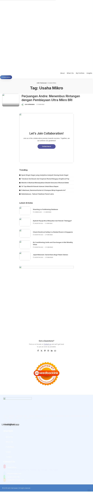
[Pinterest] (45, 351)
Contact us (47, 344)
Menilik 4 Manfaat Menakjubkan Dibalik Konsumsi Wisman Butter (45, 183)
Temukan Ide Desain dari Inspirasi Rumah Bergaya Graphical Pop (45, 179)
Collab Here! (46, 146)
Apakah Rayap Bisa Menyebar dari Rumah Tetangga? (52, 221)
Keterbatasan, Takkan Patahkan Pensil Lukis (37, 194)
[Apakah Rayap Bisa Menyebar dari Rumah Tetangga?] (25, 222)
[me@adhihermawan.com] (4, 480)
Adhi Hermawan (30, 104)
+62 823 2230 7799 (13, 477)
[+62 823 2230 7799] (4, 477)
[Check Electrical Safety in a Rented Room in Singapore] (25, 233)
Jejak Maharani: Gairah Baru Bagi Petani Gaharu (50, 255)
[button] (89, 491)
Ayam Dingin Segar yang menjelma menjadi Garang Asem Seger (44, 175)
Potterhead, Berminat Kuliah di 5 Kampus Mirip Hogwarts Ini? (43, 190)
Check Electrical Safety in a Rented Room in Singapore (53, 232)
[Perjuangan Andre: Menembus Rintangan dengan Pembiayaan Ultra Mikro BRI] (10, 100)
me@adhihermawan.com (15, 480)
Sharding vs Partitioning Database (45, 209)
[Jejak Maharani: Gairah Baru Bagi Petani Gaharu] (25, 256)
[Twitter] (41, 351)
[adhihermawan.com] (4, 473)
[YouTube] (55, 351)
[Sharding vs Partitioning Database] (25, 211)
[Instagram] (48, 351)
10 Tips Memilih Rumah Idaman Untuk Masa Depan (39, 186)
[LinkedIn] (51, 351)
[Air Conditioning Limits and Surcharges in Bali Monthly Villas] (25, 244)
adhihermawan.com (14, 473)
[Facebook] (38, 351)
